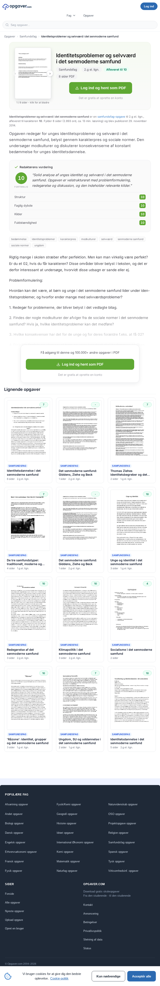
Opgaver (88, 15)
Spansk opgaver (118, 851)
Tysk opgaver (116, 861)
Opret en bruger (14, 928)
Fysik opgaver (13, 870)
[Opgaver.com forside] (17, 6)
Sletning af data (92, 939)
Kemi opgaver (65, 851)
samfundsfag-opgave (111, 116)
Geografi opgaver (67, 814)
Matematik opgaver (68, 861)
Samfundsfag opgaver (121, 842)
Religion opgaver (118, 832)
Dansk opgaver (14, 832)
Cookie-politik (59, 978)
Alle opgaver (12, 902)
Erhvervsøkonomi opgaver (21, 851)
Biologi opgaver (14, 823)
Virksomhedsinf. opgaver (123, 870)
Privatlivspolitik (92, 931)
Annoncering (90, 913)
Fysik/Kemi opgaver (69, 804)
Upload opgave (14, 919)
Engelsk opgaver (15, 842)
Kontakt (88, 904)
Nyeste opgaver (14, 911)
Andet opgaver (13, 814)
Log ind (149, 6)
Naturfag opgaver (67, 870)
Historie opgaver (66, 823)
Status (87, 948)
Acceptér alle (141, 976)
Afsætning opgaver (16, 804)
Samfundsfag (28, 36)
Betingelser (90, 922)
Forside (9, 893)
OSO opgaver (116, 814)
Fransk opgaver (14, 861)
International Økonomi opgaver (75, 842)
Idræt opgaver (65, 832)
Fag (69, 15)
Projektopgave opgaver (122, 823)
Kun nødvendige (108, 976)
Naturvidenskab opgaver (123, 804)
